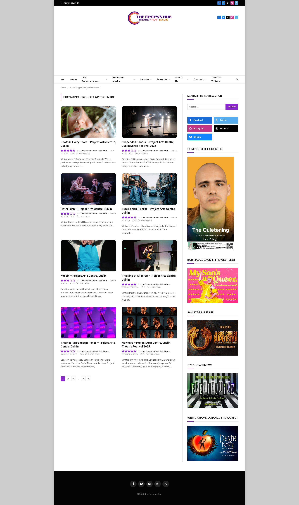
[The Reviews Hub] (149, 17)
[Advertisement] (149, 52)
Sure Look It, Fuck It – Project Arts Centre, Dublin (149, 210)
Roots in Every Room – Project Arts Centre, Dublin (88, 143)
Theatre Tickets (216, 79)
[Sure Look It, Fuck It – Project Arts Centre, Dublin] (149, 189)
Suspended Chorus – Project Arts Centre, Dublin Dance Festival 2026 (148, 143)
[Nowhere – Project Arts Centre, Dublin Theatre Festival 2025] (149, 322)
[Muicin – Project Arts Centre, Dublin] (88, 255)
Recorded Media (118, 79)
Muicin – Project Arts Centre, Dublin (84, 275)
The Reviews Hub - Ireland (93, 151)
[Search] (236, 79)
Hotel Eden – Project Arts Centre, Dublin (86, 209)
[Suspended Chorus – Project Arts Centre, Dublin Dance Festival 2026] (149, 122)
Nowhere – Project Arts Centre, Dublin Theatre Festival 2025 (146, 344)
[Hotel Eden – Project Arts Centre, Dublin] (88, 189)
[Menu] (63, 79)
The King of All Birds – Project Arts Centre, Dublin (149, 277)
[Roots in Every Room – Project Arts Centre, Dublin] (88, 122)
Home (73, 79)
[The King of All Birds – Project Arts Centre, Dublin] (149, 255)
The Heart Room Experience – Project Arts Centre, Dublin (88, 344)
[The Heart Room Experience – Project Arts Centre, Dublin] (88, 322)
